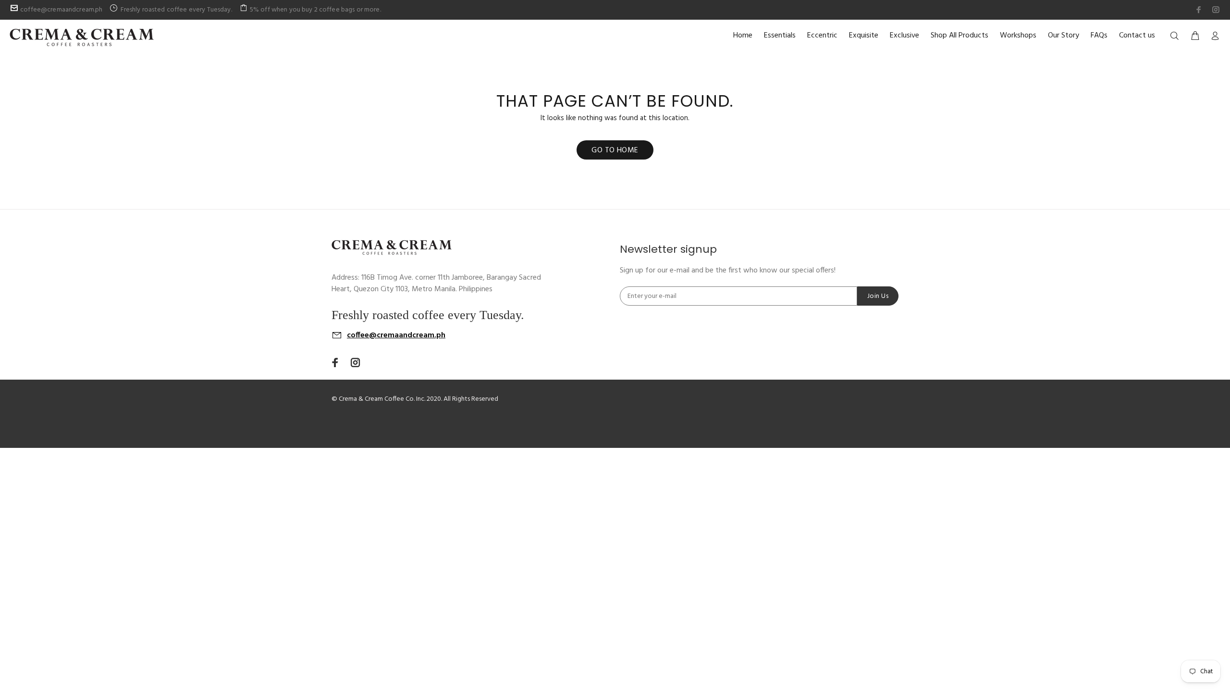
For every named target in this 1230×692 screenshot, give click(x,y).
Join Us (877, 296)
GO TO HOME (615, 150)
